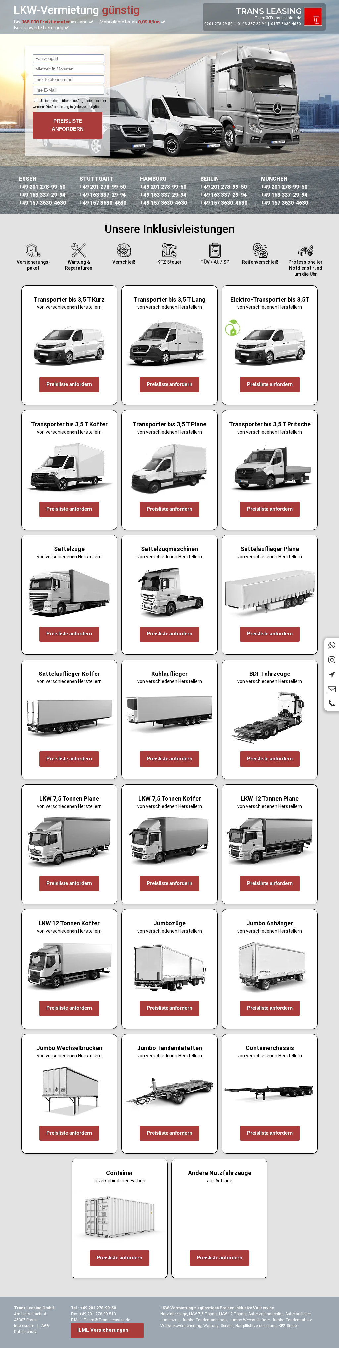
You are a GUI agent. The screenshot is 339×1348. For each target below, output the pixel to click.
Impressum (24, 1326)
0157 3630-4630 (286, 24)
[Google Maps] (331, 674)
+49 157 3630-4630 (42, 203)
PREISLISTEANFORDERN (68, 125)
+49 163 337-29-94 (42, 195)
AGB (45, 1326)
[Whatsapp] (331, 645)
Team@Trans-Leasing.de (278, 18)
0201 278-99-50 (218, 24)
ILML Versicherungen (102, 1330)
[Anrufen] (331, 703)
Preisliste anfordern (69, 384)
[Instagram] (331, 659)
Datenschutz (25, 1331)
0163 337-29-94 (252, 24)
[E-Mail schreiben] (331, 688)
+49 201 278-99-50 (42, 187)
